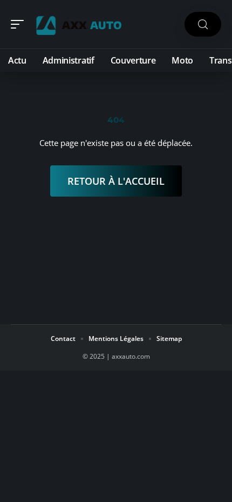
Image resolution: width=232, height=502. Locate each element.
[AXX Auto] (77, 24)
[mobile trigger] (20, 24)
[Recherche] (202, 24)
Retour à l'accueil (116, 181)
